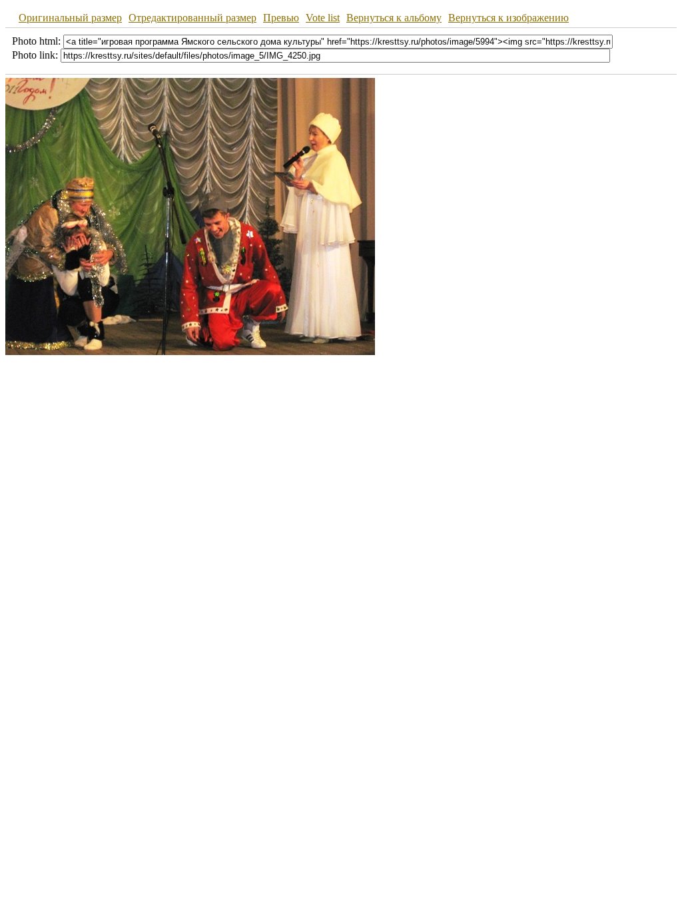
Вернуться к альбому (394, 17)
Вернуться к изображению (508, 17)
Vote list (323, 17)
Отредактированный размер (192, 17)
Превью (281, 17)
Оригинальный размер (70, 17)
